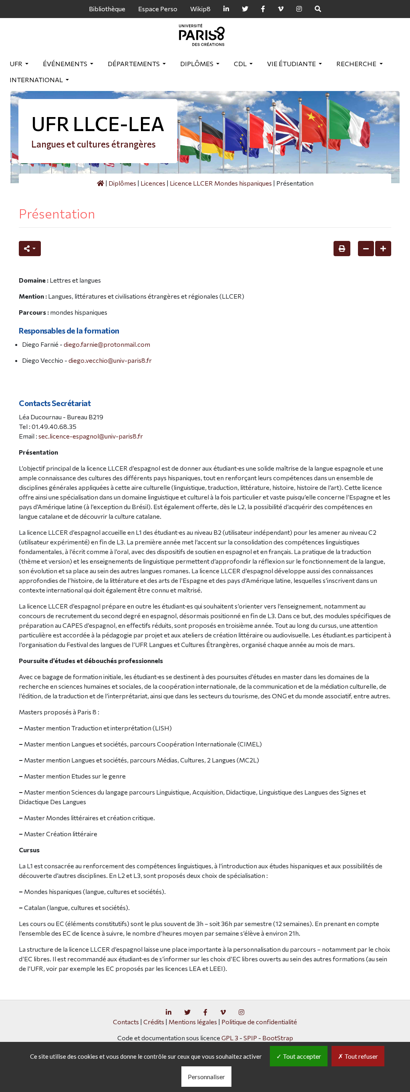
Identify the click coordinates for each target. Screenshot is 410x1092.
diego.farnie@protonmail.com (107, 344)
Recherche (357, 63)
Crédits (153, 1021)
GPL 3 (229, 1037)
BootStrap (277, 1037)
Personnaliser (206, 1076)
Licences (153, 183)
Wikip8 (200, 8)
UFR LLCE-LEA (98, 123)
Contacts (126, 1021)
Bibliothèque (107, 8)
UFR (17, 63)
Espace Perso (157, 8)
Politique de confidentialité (259, 1021)
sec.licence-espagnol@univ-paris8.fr (90, 436)
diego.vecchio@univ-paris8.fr (110, 360)
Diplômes (197, 63)
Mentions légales (193, 1021)
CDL (241, 63)
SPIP (250, 1037)
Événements (65, 63)
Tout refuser (360, 1056)
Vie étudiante (292, 63)
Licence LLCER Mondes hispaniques (221, 183)
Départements (134, 63)
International (37, 79)
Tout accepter (301, 1056)
